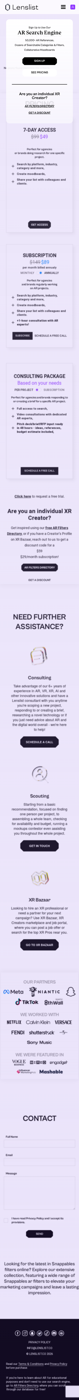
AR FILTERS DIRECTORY (39, 106)
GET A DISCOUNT (39, 112)
